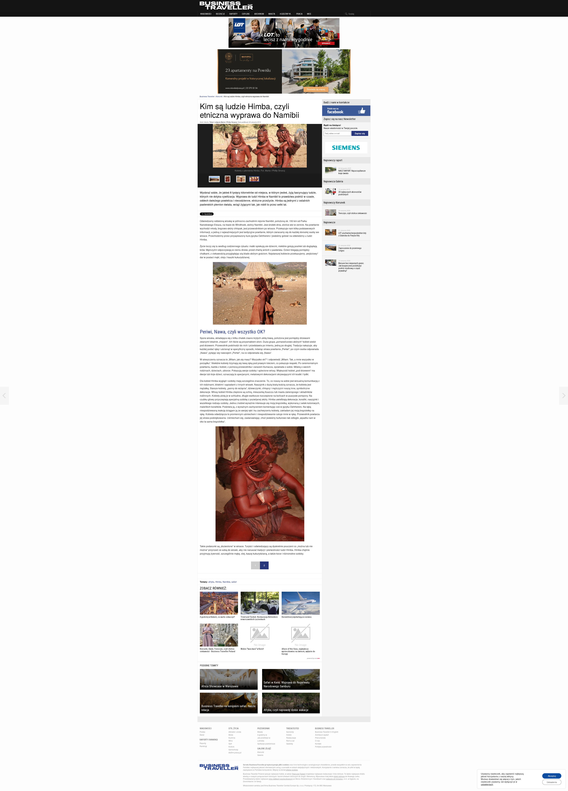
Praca (299, 14)
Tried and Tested (298, 774)
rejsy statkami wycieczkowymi (281, 779)
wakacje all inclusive (334, 779)
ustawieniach (487, 784)
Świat (202, 734)
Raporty (233, 14)
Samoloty (290, 732)
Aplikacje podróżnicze (266, 743)
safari (234, 581)
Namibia (226, 581)
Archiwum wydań (322, 734)
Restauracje (291, 737)
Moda (231, 734)
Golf (230, 743)
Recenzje (220, 14)
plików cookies (292, 770)
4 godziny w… (286, 14)
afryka (211, 581)
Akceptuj (552, 775)
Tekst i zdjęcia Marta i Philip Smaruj (223, 122)
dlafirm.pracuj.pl (235, 752)
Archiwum (259, 14)
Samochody (233, 749)
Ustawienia (552, 782)
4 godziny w (262, 734)
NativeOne (260, 658)
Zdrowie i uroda (235, 732)
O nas (317, 740)
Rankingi (203, 746)
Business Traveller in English (326, 732)
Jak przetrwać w (263, 737)
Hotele (289, 734)
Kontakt (318, 743)
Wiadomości (205, 14)
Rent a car (290, 740)
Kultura (231, 746)
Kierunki (219, 96)
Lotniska (260, 740)
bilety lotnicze (339, 776)
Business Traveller (207, 96)
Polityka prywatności (323, 746)
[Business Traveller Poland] (226, 5)
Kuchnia (232, 737)
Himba (218, 581)
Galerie (260, 755)
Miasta (271, 14)
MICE (309, 14)
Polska (202, 732)
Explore (246, 14)
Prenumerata (320, 737)
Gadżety (289, 743)
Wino (231, 740)
